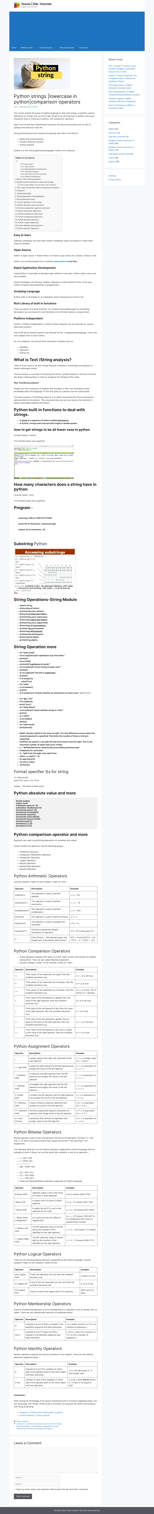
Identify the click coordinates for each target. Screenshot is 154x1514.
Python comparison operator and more (34, 208)
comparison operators (24, 1424)
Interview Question (67, 48)
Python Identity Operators (28, 228)
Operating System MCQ (119, 154)
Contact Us (83, 48)
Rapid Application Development (36, 169)
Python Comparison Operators (30, 214)
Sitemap (112, 176)
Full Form (113, 133)
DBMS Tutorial (26, 48)
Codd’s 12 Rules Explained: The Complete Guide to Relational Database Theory (123, 78)
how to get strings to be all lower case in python (38, 185)
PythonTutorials (46, 48)
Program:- (21, 190)
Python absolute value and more (30, 205)
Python (19, 1421)
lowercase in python (42, 1424)
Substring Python (24, 193)
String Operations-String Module (30, 196)
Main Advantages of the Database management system (37, 1426)
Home (14, 48)
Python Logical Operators (28, 222)
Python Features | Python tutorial (34, 1415)
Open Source (29, 166)
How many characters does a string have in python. (38, 188)
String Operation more (26, 199)
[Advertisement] (77, 27)
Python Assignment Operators (30, 217)
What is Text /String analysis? (29, 179)
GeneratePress (94, 1510)
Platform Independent (32, 176)
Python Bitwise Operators (28, 220)
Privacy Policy (115, 180)
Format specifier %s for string (29, 202)
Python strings (56, 1424)
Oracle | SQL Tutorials (36, 4)
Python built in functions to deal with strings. (35, 182)
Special (25, 1421)
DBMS (111, 129)
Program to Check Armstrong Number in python (41, 1412)
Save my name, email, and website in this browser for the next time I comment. (52, 1489)
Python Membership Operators (30, 225)
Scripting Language (31, 171)
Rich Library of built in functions (36, 174)
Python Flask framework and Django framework (34, 1429)
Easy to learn (28, 164)
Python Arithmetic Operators (29, 211)
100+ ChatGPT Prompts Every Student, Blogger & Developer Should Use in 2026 (122, 69)
